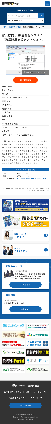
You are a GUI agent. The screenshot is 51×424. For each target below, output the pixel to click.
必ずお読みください (13, 392)
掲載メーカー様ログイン (36, 392)
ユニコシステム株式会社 (25, 170)
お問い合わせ (25, 405)
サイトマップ (36, 398)
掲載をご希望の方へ (18, 398)
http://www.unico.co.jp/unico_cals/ (32, 178)
